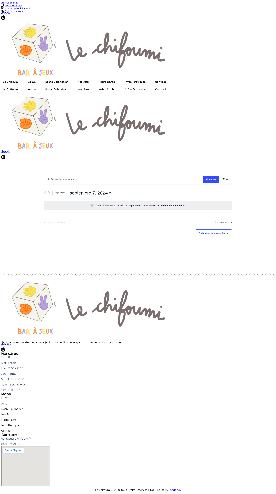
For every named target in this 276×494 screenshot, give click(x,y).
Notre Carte (107, 81)
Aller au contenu (9, 2)
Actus (32, 81)
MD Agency (173, 489)
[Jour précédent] (45, 192)
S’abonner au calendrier (212, 233)
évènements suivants (173, 205)
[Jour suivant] (49, 192)
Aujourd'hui (60, 192)
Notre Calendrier (56, 81)
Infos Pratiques (135, 81)
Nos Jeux (83, 81)
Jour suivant (221, 222)
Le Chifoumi (11, 81)
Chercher (211, 179)
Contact (160, 81)
